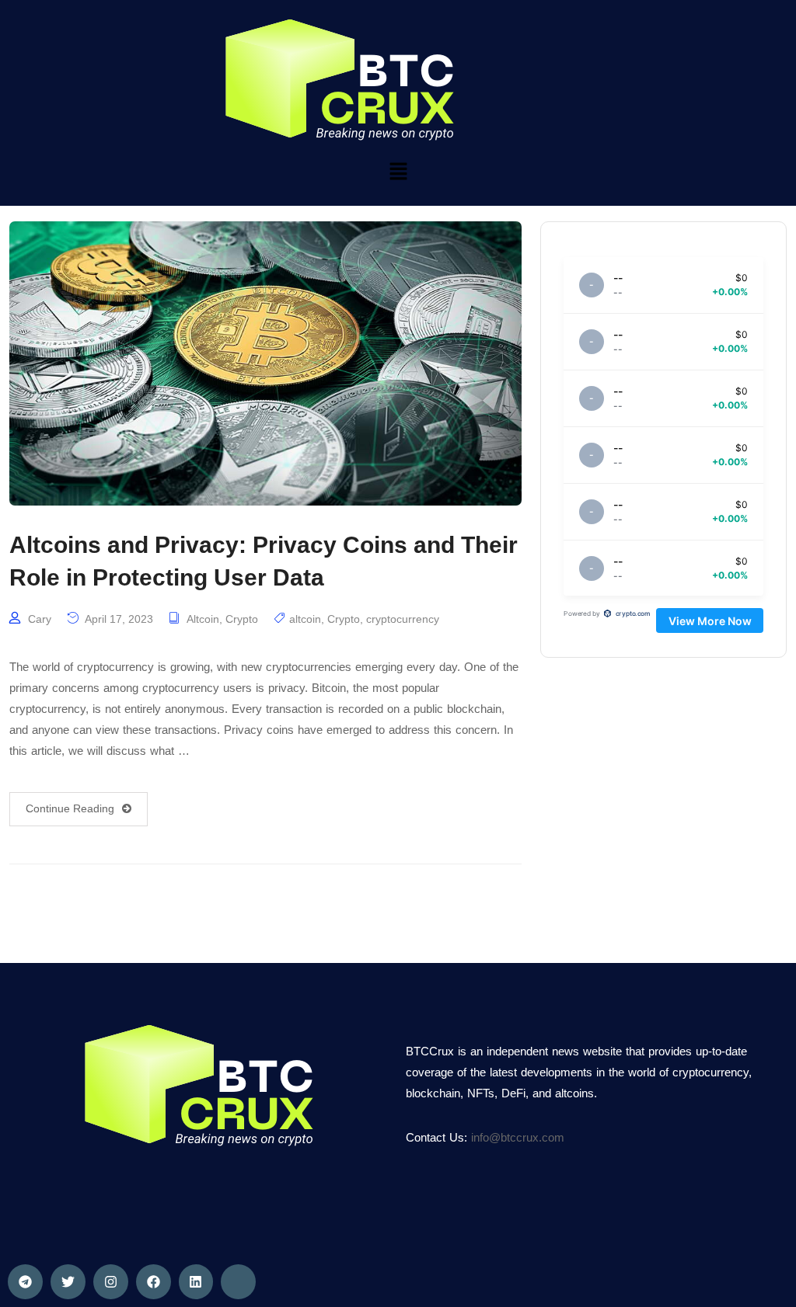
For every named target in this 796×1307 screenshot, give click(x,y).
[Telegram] (25, 1281)
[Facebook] (153, 1281)
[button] (398, 171)
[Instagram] (110, 1281)
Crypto (241, 619)
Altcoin (203, 619)
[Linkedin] (196, 1281)
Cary (39, 619)
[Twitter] (68, 1281)
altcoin (305, 619)
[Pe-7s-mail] (238, 1281)
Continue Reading (70, 808)
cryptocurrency (402, 619)
